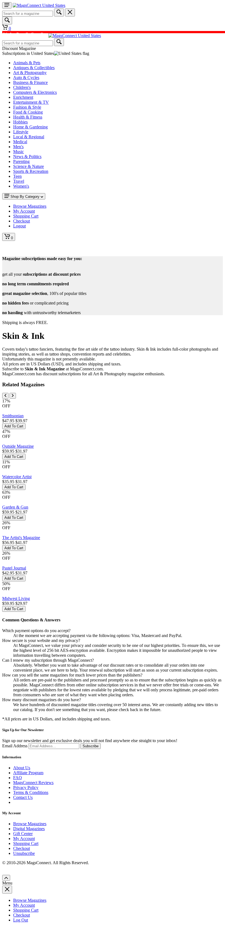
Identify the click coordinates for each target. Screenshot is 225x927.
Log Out (20, 920)
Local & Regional (28, 136)
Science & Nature (28, 166)
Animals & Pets (26, 62)
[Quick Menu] (7, 5)
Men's (18, 146)
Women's (21, 186)
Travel (18, 181)
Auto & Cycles (26, 77)
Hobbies (20, 122)
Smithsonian (13, 415)
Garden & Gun (15, 507)
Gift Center (23, 833)
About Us (21, 767)
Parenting (21, 161)
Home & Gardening (30, 127)
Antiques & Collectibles (34, 67)
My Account (24, 838)
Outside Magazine (18, 446)
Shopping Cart (25, 843)
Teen (17, 176)
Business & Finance (30, 82)
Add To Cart (13, 426)
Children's (22, 87)
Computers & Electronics (35, 92)
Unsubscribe (24, 853)
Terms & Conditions (30, 792)
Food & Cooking (28, 112)
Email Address (14, 745)
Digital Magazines (29, 828)
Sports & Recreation (30, 171)
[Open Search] (7, 20)
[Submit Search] (59, 12)
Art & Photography (30, 72)
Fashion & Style (27, 107)
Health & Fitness (27, 117)
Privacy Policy (25, 787)
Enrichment (23, 97)
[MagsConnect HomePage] (39, 5)
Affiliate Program (28, 772)
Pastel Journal (14, 568)
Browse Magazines (29, 823)
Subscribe (91, 746)
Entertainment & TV (31, 102)
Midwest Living (16, 598)
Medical (20, 141)
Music (18, 151)
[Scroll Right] (13, 396)
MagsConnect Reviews (33, 782)
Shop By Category (25, 197)
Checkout (21, 848)
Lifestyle (20, 131)
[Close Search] (70, 12)
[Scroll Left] (5, 396)
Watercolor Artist (17, 476)
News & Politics (27, 156)
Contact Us (23, 797)
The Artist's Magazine (21, 537)
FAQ (17, 777)
